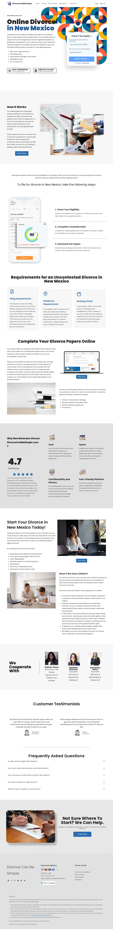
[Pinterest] (21, 880)
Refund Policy (79, 877)
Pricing (44, 3)
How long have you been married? (80, 49)
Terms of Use (86, 63)
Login (96, 3)
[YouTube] (18, 880)
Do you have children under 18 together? (78, 40)
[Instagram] (15, 880)
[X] (11, 880)
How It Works (52, 3)
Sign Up (102, 3)
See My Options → (81, 59)
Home (37, 3)
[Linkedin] (24, 880)
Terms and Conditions (82, 872)
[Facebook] (8, 880)
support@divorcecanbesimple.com (53, 878)
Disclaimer (78, 880)
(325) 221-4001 (46, 873)
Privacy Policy (79, 875)
